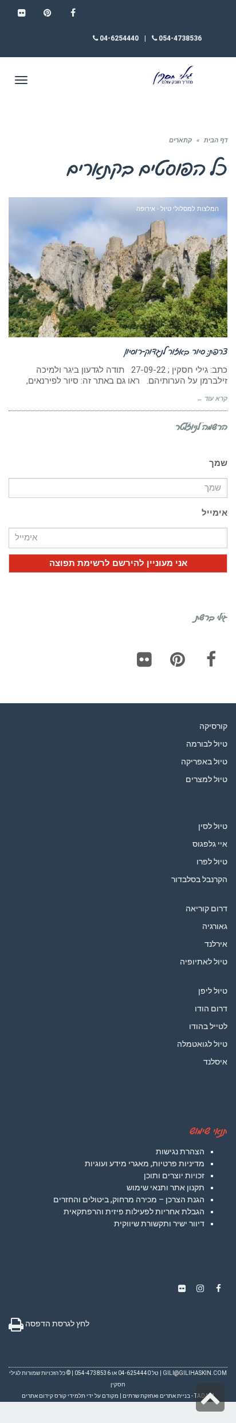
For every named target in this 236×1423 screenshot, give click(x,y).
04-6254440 (118, 38)
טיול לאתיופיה (203, 961)
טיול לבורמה (206, 743)
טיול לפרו (211, 861)
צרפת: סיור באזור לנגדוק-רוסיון (176, 351)
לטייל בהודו (208, 1026)
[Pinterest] (177, 659)
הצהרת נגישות (180, 1151)
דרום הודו (211, 1008)
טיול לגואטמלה (202, 1044)
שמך (218, 463)
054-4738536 (179, 38)
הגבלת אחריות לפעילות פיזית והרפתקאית (134, 1211)
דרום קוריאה (206, 908)
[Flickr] (144, 659)
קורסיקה (213, 726)
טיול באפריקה (204, 761)
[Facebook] (211, 659)
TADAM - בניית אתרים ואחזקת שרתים (168, 1396)
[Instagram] (199, 1288)
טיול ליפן (212, 990)
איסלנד (215, 1061)
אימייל (214, 513)
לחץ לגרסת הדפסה (56, 1323)
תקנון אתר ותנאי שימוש (165, 1187)
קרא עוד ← (211, 398)
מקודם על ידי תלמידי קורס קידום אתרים (70, 1396)
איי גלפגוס (209, 843)
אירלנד (215, 943)
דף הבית (215, 140)
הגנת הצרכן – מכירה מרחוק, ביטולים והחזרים (128, 1199)
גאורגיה (214, 926)
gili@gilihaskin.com (195, 1373)
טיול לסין (212, 826)
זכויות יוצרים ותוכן (174, 1175)
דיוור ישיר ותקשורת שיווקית (159, 1223)
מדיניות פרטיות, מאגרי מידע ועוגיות (144, 1163)
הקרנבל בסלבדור (199, 879)
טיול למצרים (206, 779)
